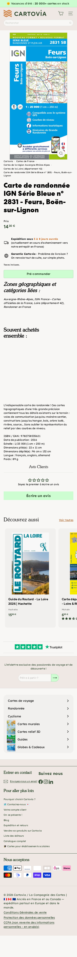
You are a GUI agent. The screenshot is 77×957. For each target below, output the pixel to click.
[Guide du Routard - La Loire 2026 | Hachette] (30, 573)
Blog (6, 820)
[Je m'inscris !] (55, 678)
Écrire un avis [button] (38, 496)
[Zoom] (61, 153)
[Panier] (61, 13)
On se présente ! (13, 814)
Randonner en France (17, 306)
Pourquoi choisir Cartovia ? (20, 799)
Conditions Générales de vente (25, 912)
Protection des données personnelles (29, 917)
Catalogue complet (15, 841)
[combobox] (38, 23)
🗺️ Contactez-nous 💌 (16, 804)
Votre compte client (15, 809)
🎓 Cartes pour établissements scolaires (27, 846)
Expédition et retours (16, 825)
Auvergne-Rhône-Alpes (18, 299)
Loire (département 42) (49, 303)
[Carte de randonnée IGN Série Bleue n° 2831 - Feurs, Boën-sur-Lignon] (38, 364)
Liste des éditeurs (14, 835)
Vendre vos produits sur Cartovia (23, 830)
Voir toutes (66, 520)
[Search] (70, 23)
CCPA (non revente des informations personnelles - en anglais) (29, 924)
